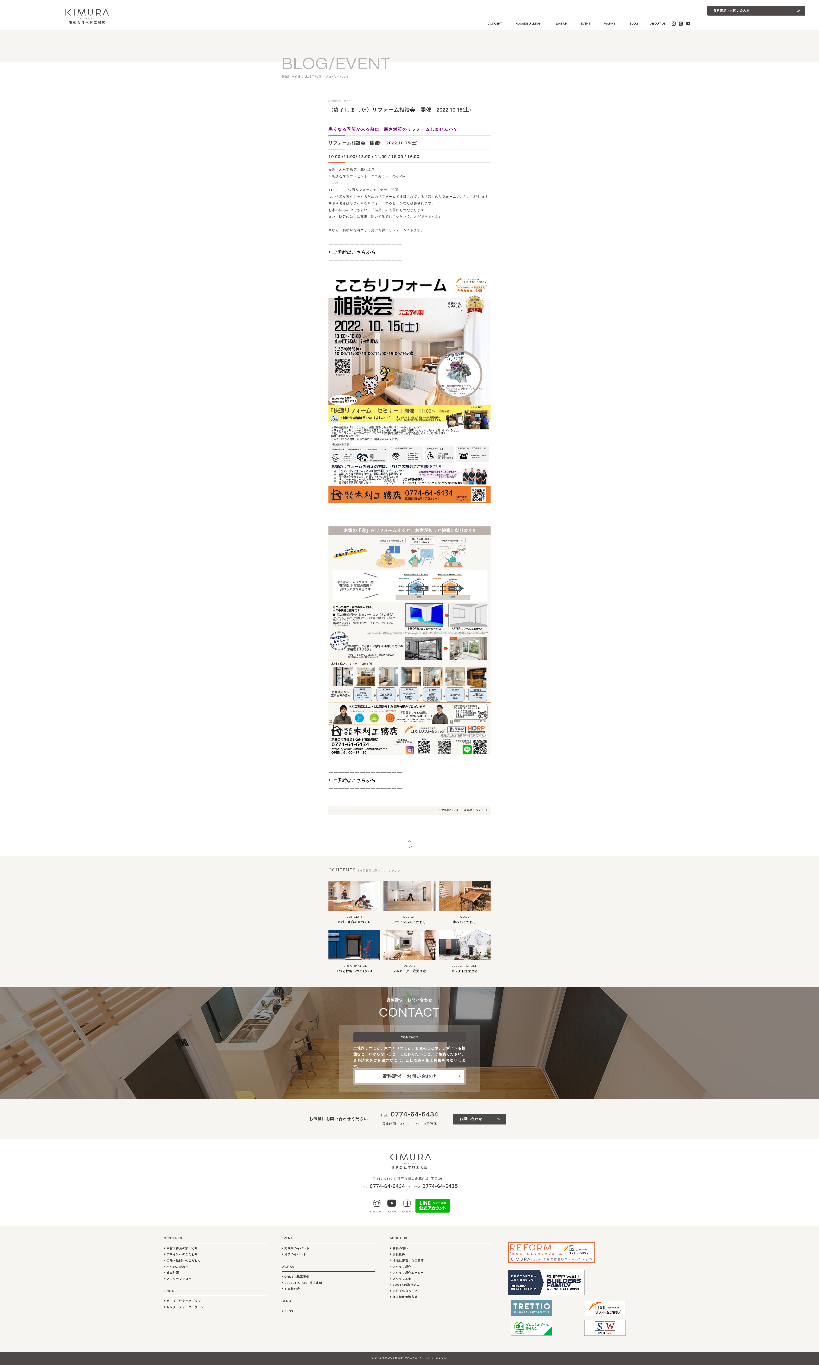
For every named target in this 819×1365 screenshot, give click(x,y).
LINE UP (561, 23)
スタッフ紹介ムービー (408, 1272)
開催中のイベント (297, 1248)
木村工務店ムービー (406, 1291)
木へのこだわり (464, 922)
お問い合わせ (471, 1119)
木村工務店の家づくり (354, 922)
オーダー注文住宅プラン (183, 1301)
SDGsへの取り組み (406, 1284)
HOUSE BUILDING (528, 23)
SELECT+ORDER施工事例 (303, 1282)
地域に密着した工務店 (408, 1260)
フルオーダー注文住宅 (409, 971)
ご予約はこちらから (354, 252)
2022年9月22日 (448, 810)
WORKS (609, 23)
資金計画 (172, 1272)
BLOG (634, 23)
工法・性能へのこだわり (183, 1260)
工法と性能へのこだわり (354, 971)
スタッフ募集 (401, 1278)
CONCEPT (495, 23)
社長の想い (400, 1248)
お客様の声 (292, 1288)
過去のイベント (474, 810)
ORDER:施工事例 (296, 1276)
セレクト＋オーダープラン (185, 1307)
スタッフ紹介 (401, 1266)
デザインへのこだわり (409, 922)
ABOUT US (657, 23)
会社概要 (398, 1254)
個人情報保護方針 (405, 1296)
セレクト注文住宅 (464, 971)
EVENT (585, 23)
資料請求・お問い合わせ (731, 10)
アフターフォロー (179, 1278)
